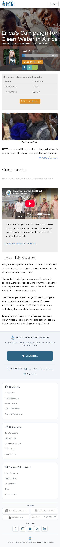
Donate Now (32, 356)
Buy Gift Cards (10, 438)
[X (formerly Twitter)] (37, 529)
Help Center (32, 374)
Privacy (39, 542)
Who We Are (10, 393)
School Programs (11, 449)
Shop (7, 489)
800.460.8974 (16, 369)
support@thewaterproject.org (40, 369)
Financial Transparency (14, 414)
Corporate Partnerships (13, 444)
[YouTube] (30, 529)
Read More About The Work (21, 243)
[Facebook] (15, 529)
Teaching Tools (10, 478)
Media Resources (11, 473)
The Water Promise (12, 398)
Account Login (10, 494)
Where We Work (11, 403)
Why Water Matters (12, 409)
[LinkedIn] (44, 529)
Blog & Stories (10, 484)
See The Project (33, 62)
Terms (45, 542)
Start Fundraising (11, 433)
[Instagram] (23, 529)
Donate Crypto (10, 454)
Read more (49, 157)
